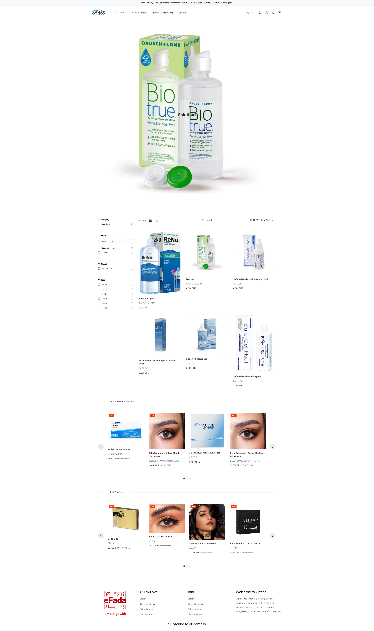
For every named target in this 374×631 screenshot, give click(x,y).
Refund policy (146, 609)
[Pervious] (101, 447)
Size (103, 279)
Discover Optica (147, 614)
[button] (124, 13)
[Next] (273, 447)
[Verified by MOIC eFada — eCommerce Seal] (115, 615)
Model (104, 264)
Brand (103, 235)
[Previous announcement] (93, 3)
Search (143, 598)
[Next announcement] (281, 3)
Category (105, 219)
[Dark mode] (273, 13)
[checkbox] (115, 224)
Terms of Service (147, 604)
